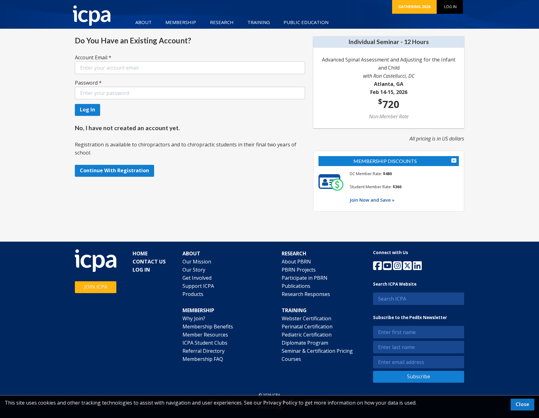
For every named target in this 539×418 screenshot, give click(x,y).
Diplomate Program (305, 342)
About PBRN (296, 261)
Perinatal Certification (307, 326)
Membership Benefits (207, 326)
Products (192, 294)
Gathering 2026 (414, 6)
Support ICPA (198, 286)
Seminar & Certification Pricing (317, 350)
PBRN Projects (299, 269)
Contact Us (149, 261)
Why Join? (193, 318)
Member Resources (205, 334)
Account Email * (93, 57)
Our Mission (196, 261)
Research (222, 22)
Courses (291, 359)
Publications (296, 286)
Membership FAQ (202, 359)
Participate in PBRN (305, 277)
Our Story (193, 269)
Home (140, 253)
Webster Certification (306, 318)
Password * (88, 82)
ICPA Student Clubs (204, 342)
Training (258, 22)
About (143, 22)
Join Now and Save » (372, 200)
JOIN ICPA (95, 286)
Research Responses (306, 294)
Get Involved (196, 277)
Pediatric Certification (307, 334)
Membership (180, 22)
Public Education (306, 22)
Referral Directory (203, 350)
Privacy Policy (280, 402)
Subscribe (418, 376)
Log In (450, 6)
